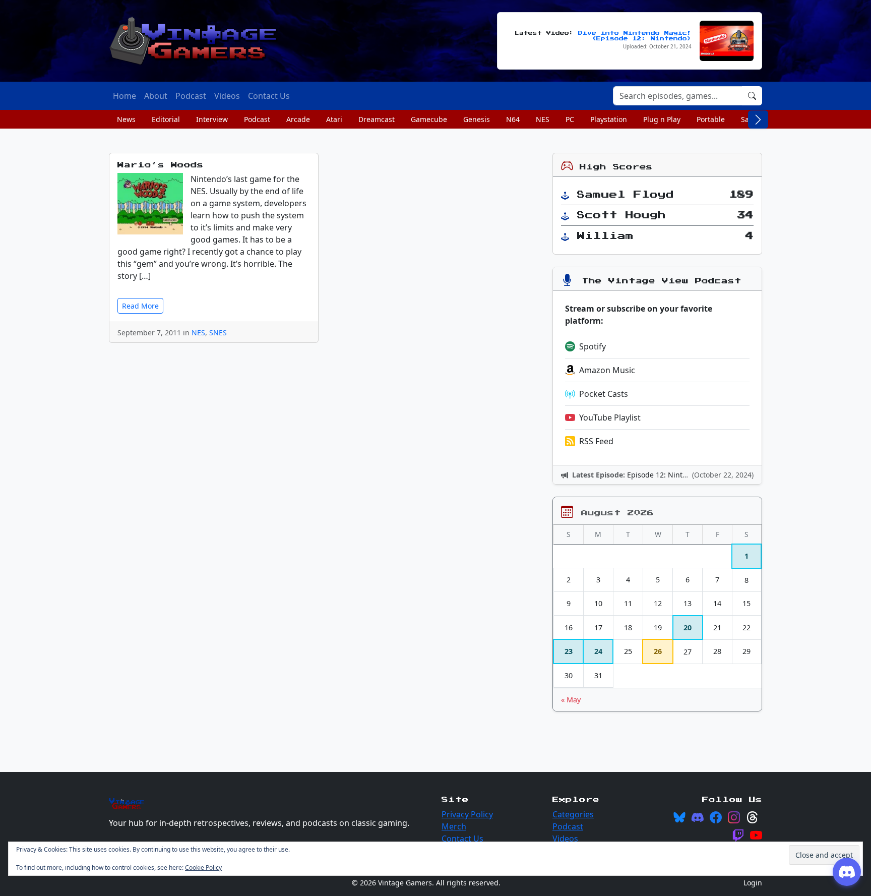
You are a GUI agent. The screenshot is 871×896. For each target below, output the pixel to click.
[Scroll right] (758, 119)
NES (542, 119)
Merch (454, 826)
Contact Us (462, 838)
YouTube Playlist (610, 417)
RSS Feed (596, 441)
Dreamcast (376, 119)
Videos (565, 838)
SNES (218, 332)
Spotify (592, 346)
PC (570, 119)
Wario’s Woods (160, 165)
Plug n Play (661, 119)
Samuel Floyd (625, 195)
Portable (711, 119)
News (126, 119)
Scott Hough (621, 215)
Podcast (257, 119)
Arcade (298, 119)
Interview (212, 119)
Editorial (166, 119)
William (605, 236)
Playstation (608, 119)
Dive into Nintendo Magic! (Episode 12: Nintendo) (635, 36)
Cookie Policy (203, 867)
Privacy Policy (467, 814)
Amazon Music (607, 370)
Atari (334, 119)
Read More (140, 306)
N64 (513, 119)
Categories (573, 814)
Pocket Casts (603, 393)
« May (571, 699)
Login (752, 882)
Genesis (476, 119)
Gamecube (429, 119)
